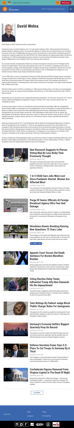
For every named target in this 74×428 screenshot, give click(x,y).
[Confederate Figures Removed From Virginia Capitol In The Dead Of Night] (16, 374)
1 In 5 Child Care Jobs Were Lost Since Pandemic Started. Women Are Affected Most (50, 179)
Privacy (44, 412)
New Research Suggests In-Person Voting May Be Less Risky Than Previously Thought (48, 153)
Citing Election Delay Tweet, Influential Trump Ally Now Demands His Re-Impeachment (49, 282)
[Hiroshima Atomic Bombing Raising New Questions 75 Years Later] (16, 231)
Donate (66, 3)
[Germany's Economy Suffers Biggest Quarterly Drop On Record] (16, 329)
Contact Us (30, 416)
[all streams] (71, 9)
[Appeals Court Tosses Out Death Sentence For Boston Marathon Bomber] (16, 258)
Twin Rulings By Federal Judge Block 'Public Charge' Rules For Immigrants (50, 304)
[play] (5, 9)
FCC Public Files (46, 416)
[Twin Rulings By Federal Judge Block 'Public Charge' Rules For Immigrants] (16, 308)
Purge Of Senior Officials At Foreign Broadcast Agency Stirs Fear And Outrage (49, 203)
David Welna (33, 159)
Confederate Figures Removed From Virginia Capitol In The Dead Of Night (50, 371)
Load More (37, 392)
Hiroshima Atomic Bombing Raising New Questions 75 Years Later (49, 228)
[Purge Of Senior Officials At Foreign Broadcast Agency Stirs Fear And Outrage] (16, 205)
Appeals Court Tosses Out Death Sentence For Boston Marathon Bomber (47, 256)
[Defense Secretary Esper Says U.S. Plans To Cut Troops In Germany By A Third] (16, 350)
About (29, 412)
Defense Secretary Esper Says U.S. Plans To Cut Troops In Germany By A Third (50, 348)
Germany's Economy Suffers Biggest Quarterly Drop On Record (49, 326)
